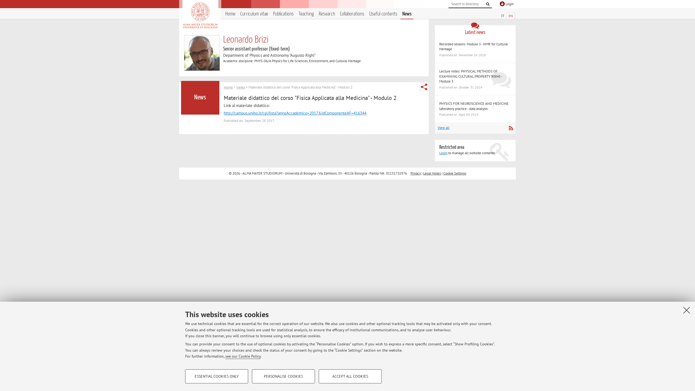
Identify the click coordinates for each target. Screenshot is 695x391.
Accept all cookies (350, 376)
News (407, 14)
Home (230, 14)
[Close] (686, 310)
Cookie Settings (454, 173)
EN (510, 16)
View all (444, 127)
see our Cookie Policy (243, 356)
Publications (283, 14)
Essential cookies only (217, 376)
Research (327, 14)
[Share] (424, 87)
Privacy (415, 173)
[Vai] (488, 4)
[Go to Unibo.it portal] (200, 15)
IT (502, 16)
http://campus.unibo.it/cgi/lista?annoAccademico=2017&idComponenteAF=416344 (295, 113)
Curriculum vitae (254, 14)
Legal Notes (432, 173)
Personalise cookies (283, 376)
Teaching (306, 14)
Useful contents (383, 14)
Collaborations (352, 14)
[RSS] (511, 128)
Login (443, 153)
